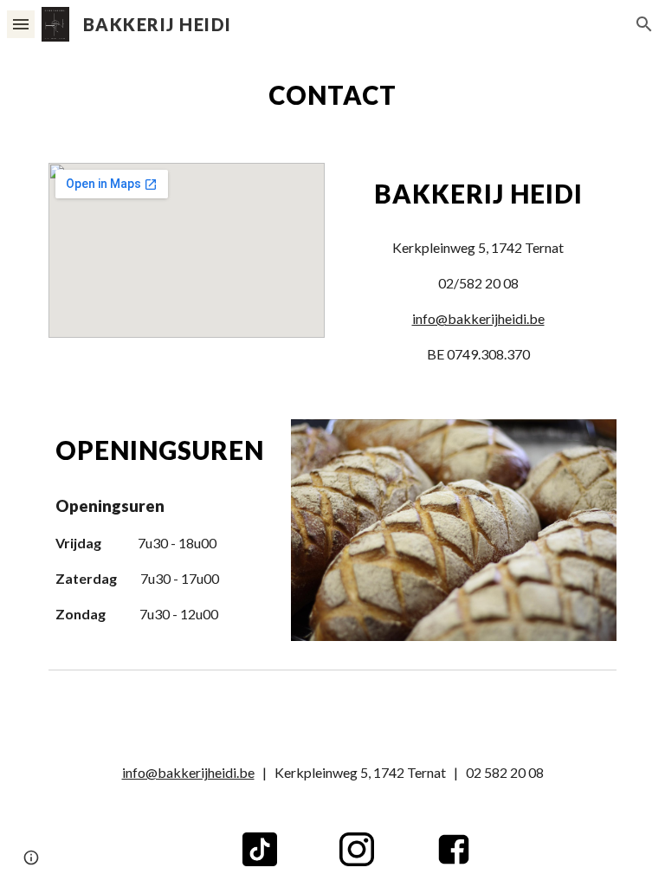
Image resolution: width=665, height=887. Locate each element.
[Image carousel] (453, 530)
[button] (21, 24)
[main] (332, 95)
